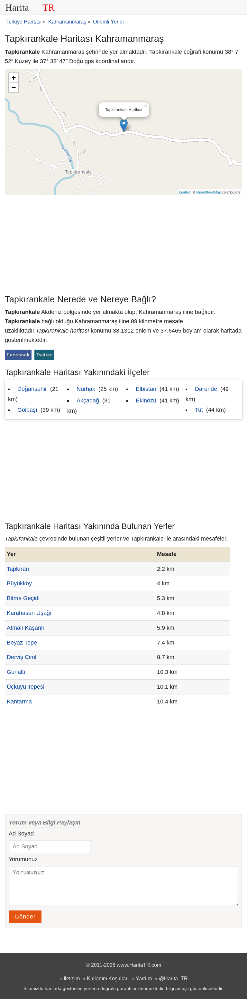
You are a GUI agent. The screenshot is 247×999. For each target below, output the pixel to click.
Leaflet (184, 191)
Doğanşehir (32, 389)
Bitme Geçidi (23, 598)
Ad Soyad (21, 833)
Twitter (44, 354)
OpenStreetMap (208, 191)
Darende (206, 389)
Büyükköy (19, 583)
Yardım (144, 978)
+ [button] (14, 78)
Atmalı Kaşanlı (25, 628)
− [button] (14, 87)
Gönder (25, 916)
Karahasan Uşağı (29, 613)
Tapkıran (18, 569)
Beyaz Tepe (22, 642)
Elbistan (146, 389)
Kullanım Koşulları (108, 978)
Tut (199, 410)
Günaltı (16, 672)
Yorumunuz (23, 859)
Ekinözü (146, 400)
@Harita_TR (173, 978)
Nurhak (86, 389)
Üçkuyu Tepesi (25, 686)
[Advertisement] (123, 243)
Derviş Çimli (22, 657)
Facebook (18, 354)
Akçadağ (88, 400)
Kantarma (19, 701)
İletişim (72, 978)
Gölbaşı (27, 410)
